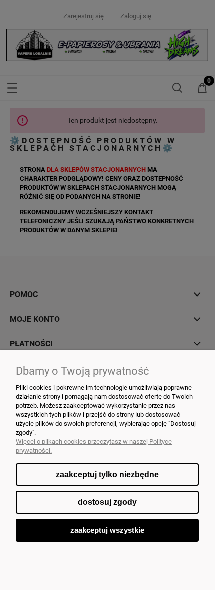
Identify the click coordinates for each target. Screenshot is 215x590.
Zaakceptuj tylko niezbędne (107, 474)
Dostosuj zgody (107, 502)
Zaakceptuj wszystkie (107, 530)
